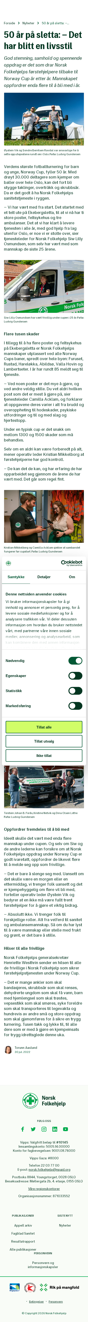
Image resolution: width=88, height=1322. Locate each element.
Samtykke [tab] (16, 577)
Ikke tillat (44, 755)
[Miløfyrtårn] (15, 1287)
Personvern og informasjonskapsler (43, 1265)
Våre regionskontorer (44, 1189)
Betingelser (36, 1301)
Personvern (56, 1301)
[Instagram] (44, 1129)
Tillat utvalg (44, 741)
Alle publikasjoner (23, 1249)
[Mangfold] (59, 1287)
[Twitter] (33, 1129)
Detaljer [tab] (44, 577)
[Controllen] (30, 1287)
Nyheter (28, 23)
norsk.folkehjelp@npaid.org (49, 1170)
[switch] (75, 675)
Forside (9, 23)
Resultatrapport (23, 1241)
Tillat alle (44, 727)
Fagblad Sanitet (23, 1233)
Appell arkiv (23, 1225)
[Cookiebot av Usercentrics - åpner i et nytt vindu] (62, 563)
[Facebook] (22, 1129)
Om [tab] (72, 577)
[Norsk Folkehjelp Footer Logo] (44, 1101)
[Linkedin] (55, 1129)
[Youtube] (65, 1129)
